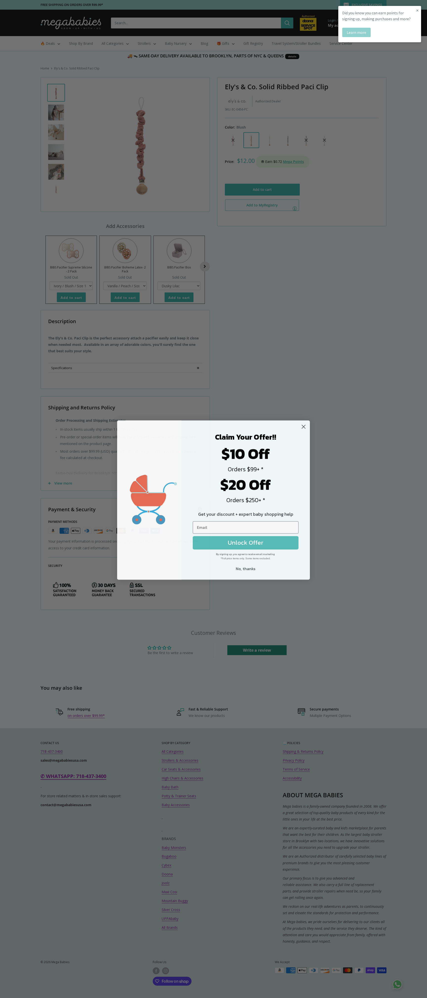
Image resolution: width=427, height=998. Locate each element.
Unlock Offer (245, 541)
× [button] (417, 10)
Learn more (356, 32)
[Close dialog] (303, 425)
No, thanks (246, 568)
